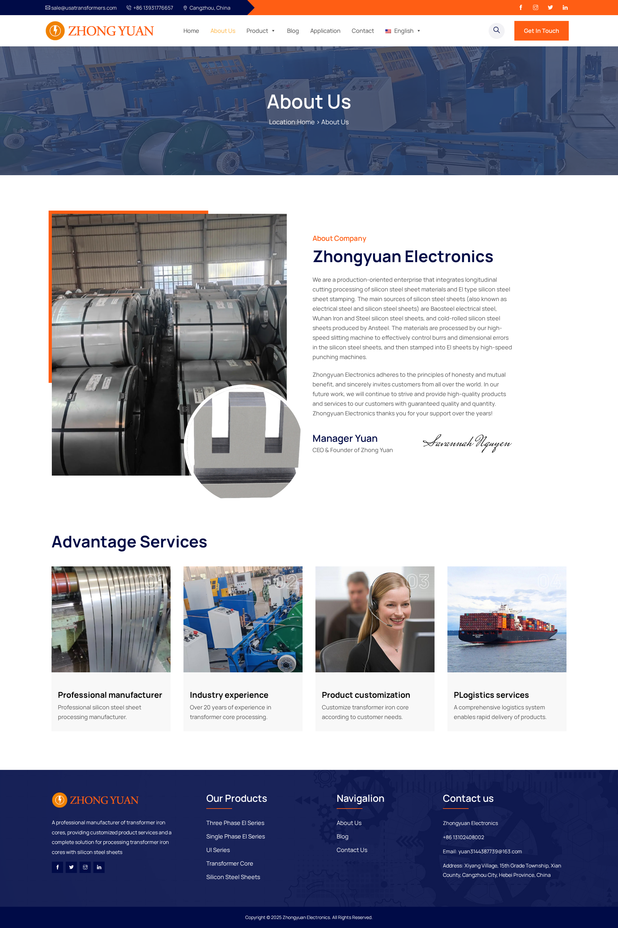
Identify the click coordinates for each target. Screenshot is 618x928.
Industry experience (229, 694)
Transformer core (229, 863)
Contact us (352, 850)
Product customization (366, 694)
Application (325, 30)
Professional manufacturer (110, 694)
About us (349, 823)
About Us (223, 30)
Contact (363, 30)
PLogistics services (491, 694)
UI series (218, 850)
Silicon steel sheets (233, 877)
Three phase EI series (235, 823)
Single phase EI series (235, 836)
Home (191, 30)
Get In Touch (541, 30)
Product (257, 30)
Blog (293, 30)
